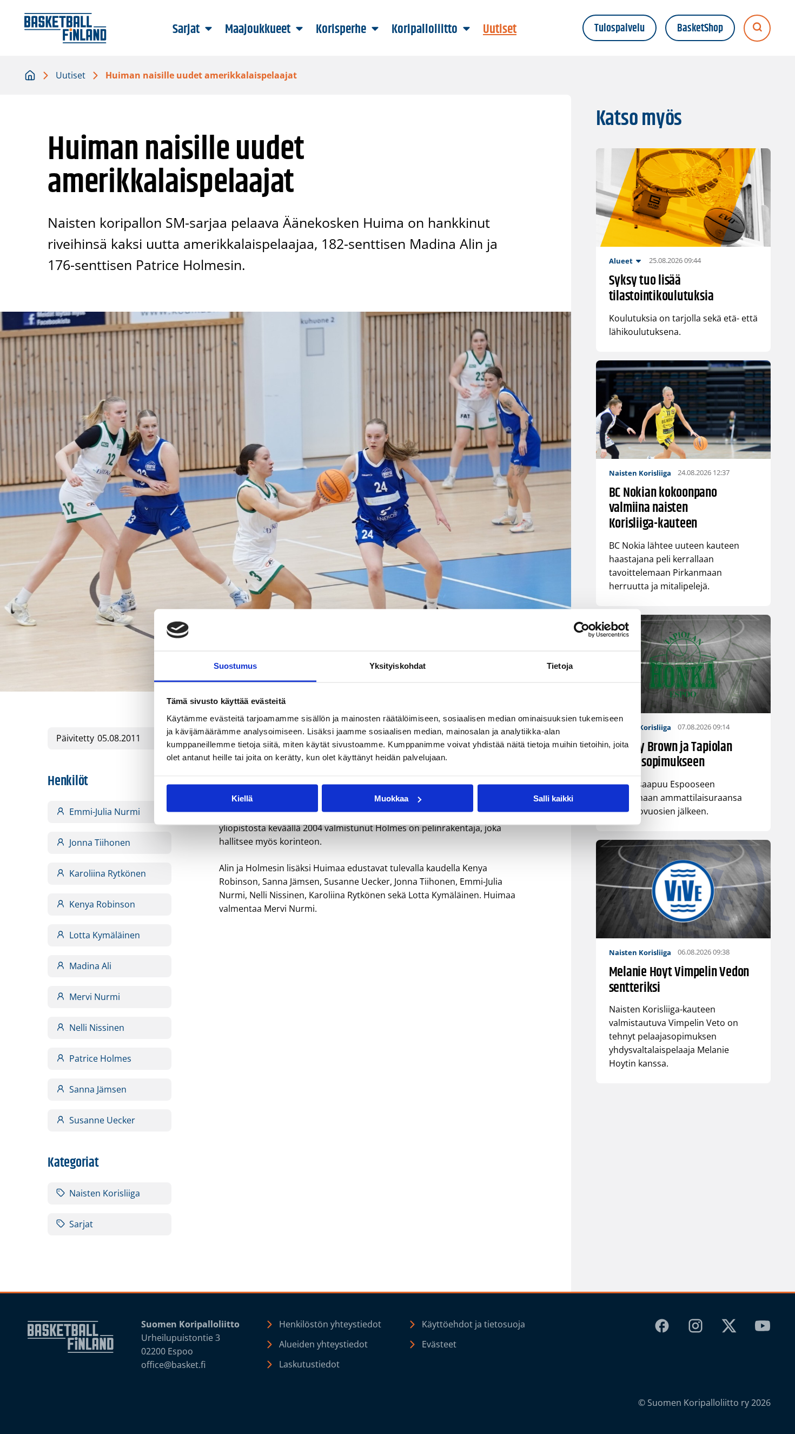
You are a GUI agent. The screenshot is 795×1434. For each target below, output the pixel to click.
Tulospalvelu (619, 28)
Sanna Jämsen (98, 1089)
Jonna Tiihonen (99, 842)
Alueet (621, 261)
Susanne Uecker (102, 1120)
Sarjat (81, 1224)
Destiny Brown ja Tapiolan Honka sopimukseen (670, 755)
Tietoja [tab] (560, 665)
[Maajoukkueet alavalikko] (299, 29)
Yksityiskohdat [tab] (397, 665)
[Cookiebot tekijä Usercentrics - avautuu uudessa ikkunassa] (581, 630)
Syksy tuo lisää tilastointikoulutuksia (661, 289)
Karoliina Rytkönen (107, 873)
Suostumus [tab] (235, 665)
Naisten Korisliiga (104, 1193)
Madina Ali (90, 966)
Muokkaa (391, 798)
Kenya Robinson (102, 904)
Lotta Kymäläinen (104, 935)
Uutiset (70, 75)
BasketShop (700, 28)
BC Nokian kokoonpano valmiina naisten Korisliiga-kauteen (663, 508)
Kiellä (242, 798)
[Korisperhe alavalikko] (375, 29)
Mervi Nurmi (94, 997)
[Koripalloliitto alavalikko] (466, 29)
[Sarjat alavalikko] (208, 29)
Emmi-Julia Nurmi (104, 812)
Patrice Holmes (100, 1058)
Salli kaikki (553, 798)
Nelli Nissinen (96, 1028)
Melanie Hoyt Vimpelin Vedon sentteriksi (679, 980)
